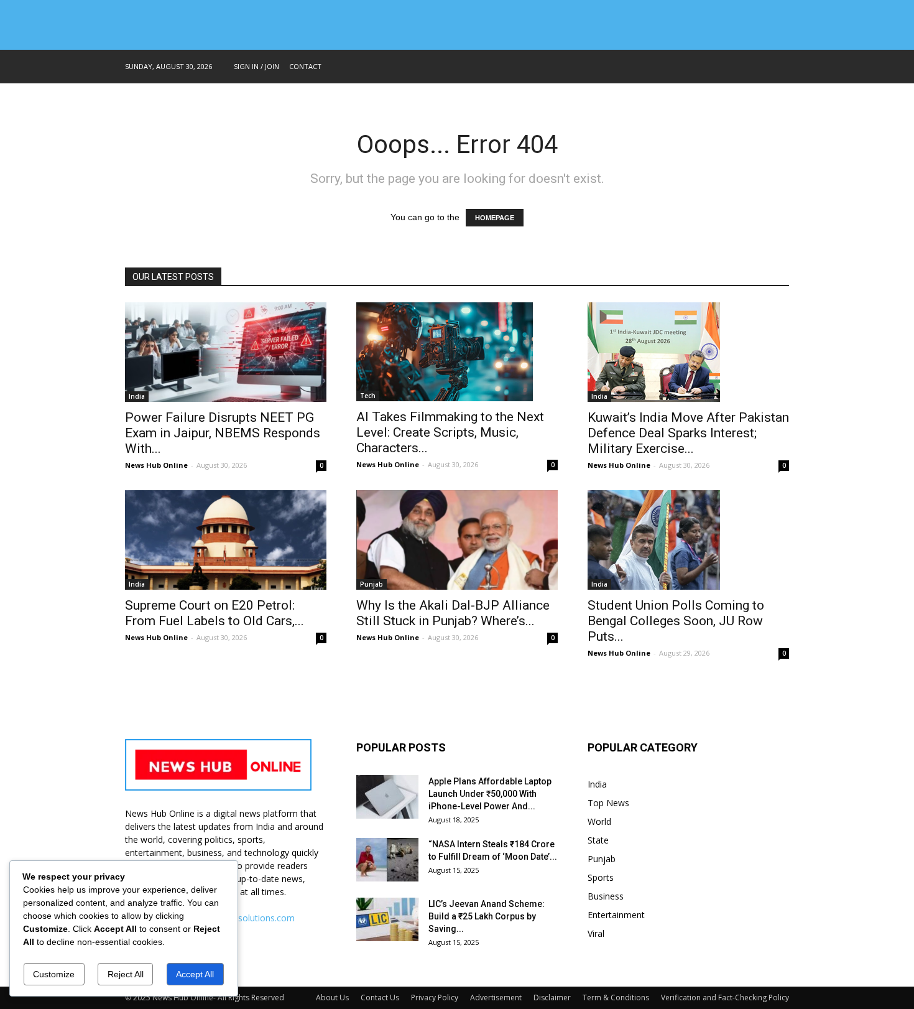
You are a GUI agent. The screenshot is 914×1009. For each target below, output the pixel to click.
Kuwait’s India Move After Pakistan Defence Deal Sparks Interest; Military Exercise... (688, 433)
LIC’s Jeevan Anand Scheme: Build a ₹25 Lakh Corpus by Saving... (486, 916)
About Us (332, 997)
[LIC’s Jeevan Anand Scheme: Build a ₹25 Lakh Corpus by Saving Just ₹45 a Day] (387, 919)
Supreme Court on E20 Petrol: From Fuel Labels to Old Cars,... (214, 613)
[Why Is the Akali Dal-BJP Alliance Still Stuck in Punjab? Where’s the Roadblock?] (457, 540)
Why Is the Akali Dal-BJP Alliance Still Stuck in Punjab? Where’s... (453, 613)
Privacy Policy (434, 997)
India (137, 396)
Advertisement (496, 997)
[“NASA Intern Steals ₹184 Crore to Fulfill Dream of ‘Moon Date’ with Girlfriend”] (387, 859)
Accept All (195, 974)
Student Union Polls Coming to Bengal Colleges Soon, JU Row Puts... (676, 621)
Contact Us (380, 997)
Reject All (126, 974)
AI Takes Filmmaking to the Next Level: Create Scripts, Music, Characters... (450, 432)
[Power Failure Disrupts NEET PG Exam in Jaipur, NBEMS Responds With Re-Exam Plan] (225, 352)
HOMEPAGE (494, 217)
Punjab (371, 584)
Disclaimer (552, 997)
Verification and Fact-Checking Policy (725, 997)
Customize (54, 974)
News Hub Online (156, 465)
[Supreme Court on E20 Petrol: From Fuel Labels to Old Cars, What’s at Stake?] (225, 540)
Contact (305, 66)
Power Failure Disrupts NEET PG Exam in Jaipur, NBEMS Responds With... (222, 433)
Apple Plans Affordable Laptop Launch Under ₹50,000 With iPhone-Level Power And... (490, 793)
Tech (368, 395)
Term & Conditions (616, 997)
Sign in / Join (256, 66)
